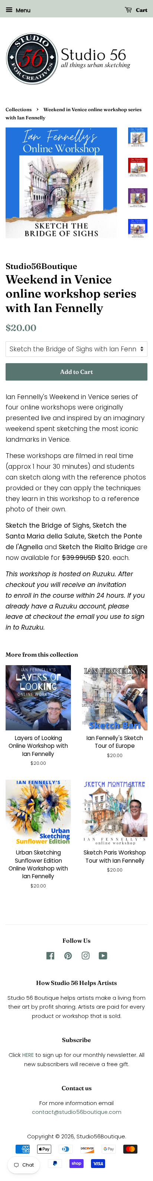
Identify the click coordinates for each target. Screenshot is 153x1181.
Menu (22, 10)
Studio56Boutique (100, 1136)
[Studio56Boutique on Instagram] (85, 957)
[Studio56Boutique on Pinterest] (68, 957)
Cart (141, 10)
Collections (19, 109)
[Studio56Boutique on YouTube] (103, 957)
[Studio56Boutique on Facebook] (50, 957)
